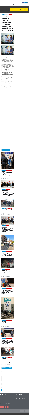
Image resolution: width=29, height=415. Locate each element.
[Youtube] (3, 407)
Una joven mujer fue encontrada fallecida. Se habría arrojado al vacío (6, 254)
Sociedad (12, 2)
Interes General (16, 2)
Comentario (3, 375)
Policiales (13, 4)
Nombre (2, 382)
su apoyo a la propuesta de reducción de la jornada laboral (7, 98)
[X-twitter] (7, 407)
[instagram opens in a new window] (27, 2)
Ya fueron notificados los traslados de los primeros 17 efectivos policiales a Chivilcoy (7, 292)
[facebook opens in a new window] (23, 2)
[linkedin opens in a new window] (26, 2)
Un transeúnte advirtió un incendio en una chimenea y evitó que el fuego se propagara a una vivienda (7, 273)
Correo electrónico (4, 385)
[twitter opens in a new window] (24, 2)
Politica (16, 4)
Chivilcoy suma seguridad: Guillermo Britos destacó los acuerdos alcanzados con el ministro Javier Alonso (7, 342)
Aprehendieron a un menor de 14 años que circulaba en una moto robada (7, 323)
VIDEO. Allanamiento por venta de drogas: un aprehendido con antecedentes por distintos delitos (7, 174)
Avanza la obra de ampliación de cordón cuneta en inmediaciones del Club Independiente (7, 211)
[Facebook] (5, 407)
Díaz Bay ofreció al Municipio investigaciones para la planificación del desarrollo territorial (7, 230)
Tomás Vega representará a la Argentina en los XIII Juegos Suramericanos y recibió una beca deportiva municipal (7, 194)
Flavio (3, 178)
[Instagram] (1, 407)
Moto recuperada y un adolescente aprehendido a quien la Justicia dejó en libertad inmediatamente (7, 361)
